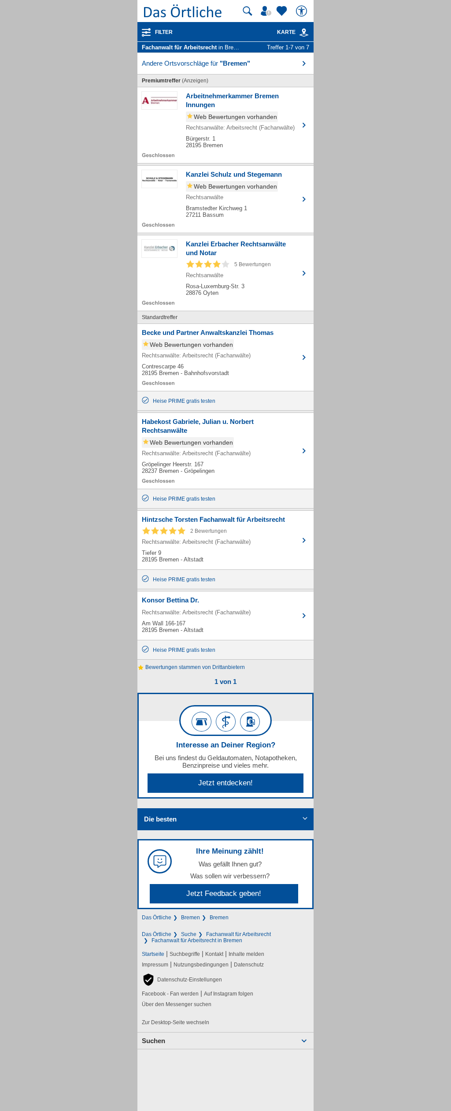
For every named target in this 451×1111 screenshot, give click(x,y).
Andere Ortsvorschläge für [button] (196, 63)
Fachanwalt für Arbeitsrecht (238, 934)
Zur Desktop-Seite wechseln (175, 1022)
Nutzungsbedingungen (201, 965)
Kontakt (214, 954)
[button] (182, 979)
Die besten (160, 819)
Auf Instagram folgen (228, 994)
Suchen (153, 1040)
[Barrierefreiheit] (302, 11)
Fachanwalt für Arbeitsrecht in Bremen (197, 940)
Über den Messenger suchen (176, 1004)
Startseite (153, 954)
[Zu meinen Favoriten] (282, 11)
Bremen (190, 917)
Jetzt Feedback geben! (223, 893)
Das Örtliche (156, 917)
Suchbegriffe (185, 954)
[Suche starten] (247, 11)
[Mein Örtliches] (267, 11)
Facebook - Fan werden (170, 994)
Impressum (155, 965)
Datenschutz (249, 965)
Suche (188, 934)
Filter (164, 32)
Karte (286, 32)
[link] (304, 32)
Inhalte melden (246, 954)
